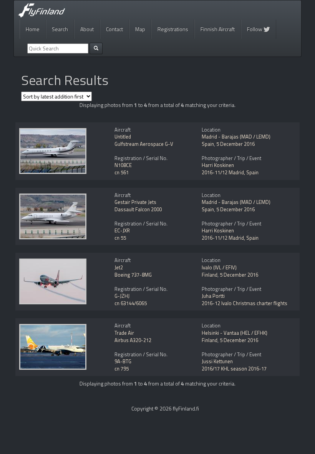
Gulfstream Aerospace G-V (143, 144)
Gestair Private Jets (135, 202)
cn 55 (120, 238)
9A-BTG (122, 361)
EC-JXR (122, 230)
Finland (209, 275)
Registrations (173, 29)
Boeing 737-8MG (133, 275)
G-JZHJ (121, 296)
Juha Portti (213, 296)
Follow (255, 29)
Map (140, 29)
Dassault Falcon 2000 (138, 209)
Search (60, 29)
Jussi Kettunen (217, 361)
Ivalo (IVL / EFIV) (219, 267)
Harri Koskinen (218, 165)
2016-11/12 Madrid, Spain (230, 172)
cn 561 (121, 172)
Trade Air (124, 333)
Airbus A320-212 (132, 340)
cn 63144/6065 (130, 303)
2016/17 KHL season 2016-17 (234, 368)
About (87, 29)
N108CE (123, 165)
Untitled (122, 136)
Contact (114, 29)
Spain (208, 144)
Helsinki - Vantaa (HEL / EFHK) (234, 333)
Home (33, 29)
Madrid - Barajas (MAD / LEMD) (236, 136)
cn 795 (121, 368)
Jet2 (118, 267)
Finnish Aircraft (218, 29)
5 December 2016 (235, 144)
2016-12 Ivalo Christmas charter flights (244, 303)
